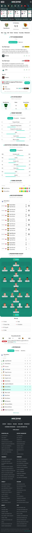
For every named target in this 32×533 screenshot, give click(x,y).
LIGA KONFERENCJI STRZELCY (6, 488)
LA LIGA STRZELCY (4, 494)
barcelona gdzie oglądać (6, 459)
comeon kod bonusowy (22, 526)
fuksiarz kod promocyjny (6, 519)
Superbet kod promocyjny (22, 515)
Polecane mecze (20, 496)
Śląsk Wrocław (7, 188)
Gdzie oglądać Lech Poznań (7, 479)
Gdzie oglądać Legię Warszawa (7, 476)
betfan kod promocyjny (22, 517)
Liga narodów (4, 454)
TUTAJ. (15, 342)
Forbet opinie (4, 517)
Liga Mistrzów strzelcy (6, 484)
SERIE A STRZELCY (4, 496)
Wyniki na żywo (4, 9)
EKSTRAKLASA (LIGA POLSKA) (6, 441)
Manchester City (20, 450)
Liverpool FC (19, 439)
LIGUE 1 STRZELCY (4, 500)
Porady (18, 494)
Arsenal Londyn (20, 446)
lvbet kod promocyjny (21, 519)
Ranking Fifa (19, 492)
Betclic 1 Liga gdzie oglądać (7, 472)
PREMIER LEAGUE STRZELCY (6, 492)
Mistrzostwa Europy (21, 500)
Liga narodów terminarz (22, 477)
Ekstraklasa (12, 19)
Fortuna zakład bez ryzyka (22, 521)
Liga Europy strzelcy (5, 486)
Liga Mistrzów (4, 435)
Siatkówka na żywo (21, 484)
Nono (19, 321)
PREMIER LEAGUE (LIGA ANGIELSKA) (7, 443)
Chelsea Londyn (20, 448)
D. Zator (5, 330)
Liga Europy (3, 437)
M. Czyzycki (5, 327)
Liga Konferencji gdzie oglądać (8, 474)
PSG (17, 452)
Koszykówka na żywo (21, 490)
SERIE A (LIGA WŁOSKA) (5, 448)
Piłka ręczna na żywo (21, 486)
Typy (5, 33)
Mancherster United (21, 441)
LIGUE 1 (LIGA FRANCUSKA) (6, 452)
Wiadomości (27, 33)
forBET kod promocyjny (6, 513)
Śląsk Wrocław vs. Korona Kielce (21, 19)
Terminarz (16, 33)
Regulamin (20, 424)
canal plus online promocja (7, 468)
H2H (8, 33)
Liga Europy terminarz (21, 461)
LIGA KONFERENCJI (4, 439)
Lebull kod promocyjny (22, 523)
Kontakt (4, 424)
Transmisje (21, 33)
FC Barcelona (19, 435)
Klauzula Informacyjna (22, 427)
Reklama (15, 424)
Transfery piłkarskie (21, 498)
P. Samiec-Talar (6, 324)
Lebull (2, 521)
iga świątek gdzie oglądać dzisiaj (6, 464)
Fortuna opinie (4, 509)
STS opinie (3, 507)
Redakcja (10, 424)
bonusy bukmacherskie (6, 526)
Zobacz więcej (16, 413)
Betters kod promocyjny (6, 523)
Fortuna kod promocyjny (22, 509)
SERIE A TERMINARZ (20, 471)
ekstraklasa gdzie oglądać (7, 466)
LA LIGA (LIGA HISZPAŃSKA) (6, 446)
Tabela (11, 33)
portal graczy (16, 429)
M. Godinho (20, 324)
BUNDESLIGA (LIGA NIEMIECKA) (7, 450)
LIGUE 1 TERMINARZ (20, 475)
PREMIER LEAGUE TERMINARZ (22, 467)
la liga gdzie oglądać (5, 461)
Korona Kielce (6, 191)
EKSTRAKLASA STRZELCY (6, 490)
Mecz (2, 33)
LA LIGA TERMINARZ (20, 469)
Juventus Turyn (20, 454)
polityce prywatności (27, 530)
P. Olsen (5, 321)
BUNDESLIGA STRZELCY (5, 498)
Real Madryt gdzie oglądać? (7, 515)
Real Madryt (19, 437)
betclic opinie (19, 513)
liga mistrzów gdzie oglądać (23, 502)
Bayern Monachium (21, 443)
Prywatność (27, 424)
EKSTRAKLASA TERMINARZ (22, 465)
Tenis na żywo (20, 488)
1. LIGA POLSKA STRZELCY (6, 502)
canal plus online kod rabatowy (8, 470)
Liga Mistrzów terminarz (22, 459)
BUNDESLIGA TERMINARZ (21, 473)
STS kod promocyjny (21, 507)
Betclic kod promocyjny (22, 511)
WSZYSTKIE (29, 9)
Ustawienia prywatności (10, 427)
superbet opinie (4, 511)
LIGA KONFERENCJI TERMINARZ (22, 463)
